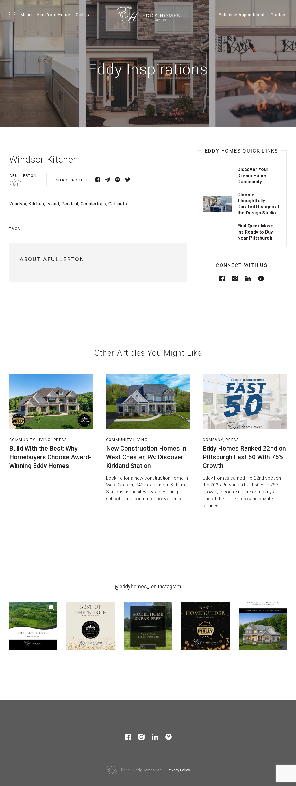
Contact (279, 14)
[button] (33, 626)
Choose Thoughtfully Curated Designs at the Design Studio (258, 204)
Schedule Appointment (242, 14)
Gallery (83, 14)
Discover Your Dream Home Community (253, 175)
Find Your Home (53, 14)
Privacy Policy (179, 770)
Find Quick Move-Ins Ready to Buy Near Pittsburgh (256, 232)
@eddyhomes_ (132, 586)
